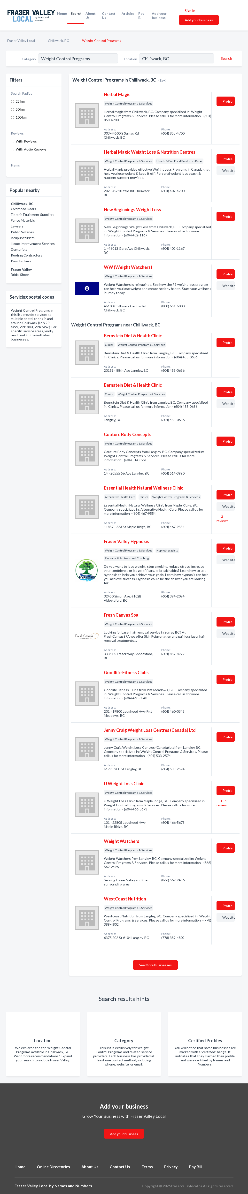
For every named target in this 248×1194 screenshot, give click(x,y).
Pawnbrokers (21, 261)
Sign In (190, 10)
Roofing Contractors (26, 255)
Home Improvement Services (33, 244)
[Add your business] (124, 1128)
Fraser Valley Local (21, 40)
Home (62, 13)
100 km (21, 117)
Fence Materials (23, 220)
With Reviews (26, 141)
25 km (20, 101)
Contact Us (109, 15)
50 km (20, 109)
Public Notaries (22, 232)
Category (29, 59)
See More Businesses (155, 965)
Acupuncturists (23, 238)
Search (76, 13)
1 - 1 (222, 803)
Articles (128, 13)
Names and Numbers (73, 1185)
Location (130, 59)
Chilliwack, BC (58, 40)
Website (228, 170)
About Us (90, 15)
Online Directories (53, 1166)
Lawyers (17, 226)
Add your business (159, 15)
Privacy (171, 1166)
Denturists (19, 249)
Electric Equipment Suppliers (32, 214)
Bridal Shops (20, 274)
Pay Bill (141, 15)
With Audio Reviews (31, 149)
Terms (147, 1166)
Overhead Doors (23, 209)
